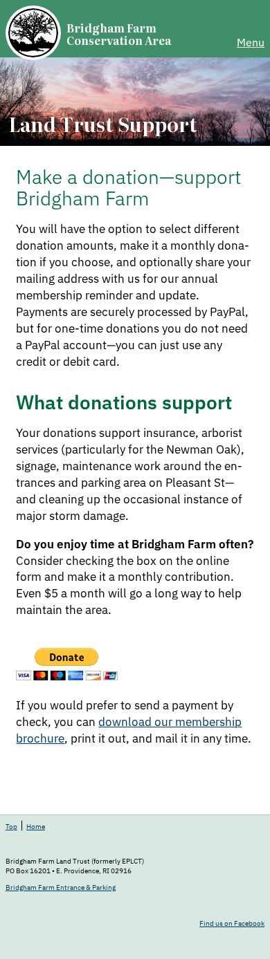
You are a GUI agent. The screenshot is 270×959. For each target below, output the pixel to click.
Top (11, 826)
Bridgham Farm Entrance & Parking (61, 887)
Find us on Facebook (231, 923)
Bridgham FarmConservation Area (118, 33)
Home (35, 826)
